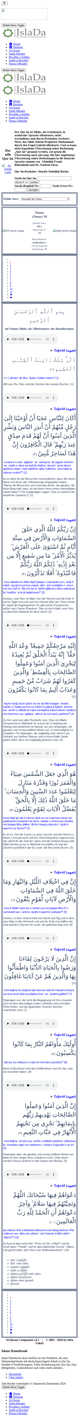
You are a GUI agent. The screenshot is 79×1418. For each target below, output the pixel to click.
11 (11, 291)
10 (11, 288)
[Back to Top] (4, 3)
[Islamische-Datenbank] (24, 37)
